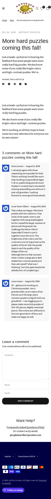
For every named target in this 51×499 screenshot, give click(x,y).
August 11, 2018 (33, 166)
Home (4, 20)
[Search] (37, 8)
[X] (9, 84)
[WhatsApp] (21, 84)
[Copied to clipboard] (26, 84)
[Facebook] (4, 84)
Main (12, 20)
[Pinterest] (15, 84)
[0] (47, 8)
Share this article (13, 79)
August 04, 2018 (38, 207)
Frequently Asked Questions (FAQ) (25, 427)
